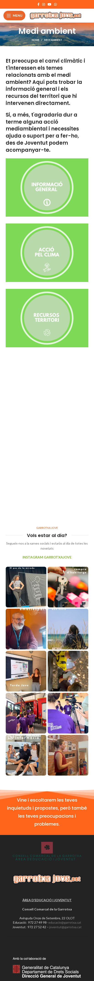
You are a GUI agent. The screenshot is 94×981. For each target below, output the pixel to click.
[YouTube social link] (49, 4)
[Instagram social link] (43, 4)
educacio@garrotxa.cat (64, 922)
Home (35, 39)
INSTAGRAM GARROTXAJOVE (47, 557)
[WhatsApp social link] (55, 4)
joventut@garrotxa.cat (65, 927)
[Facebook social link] (38, 4)
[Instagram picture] (26, 587)
